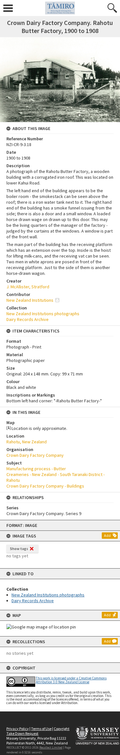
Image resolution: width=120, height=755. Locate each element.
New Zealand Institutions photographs (48, 595)
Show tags (19, 548)
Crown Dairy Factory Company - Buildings (45, 486)
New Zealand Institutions (29, 300)
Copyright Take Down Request (37, 731)
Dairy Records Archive (33, 600)
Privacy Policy (17, 728)
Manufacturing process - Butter (36, 469)
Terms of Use (41, 728)
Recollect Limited (50, 747)
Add (107, 535)
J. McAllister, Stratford (27, 287)
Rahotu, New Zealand (26, 442)
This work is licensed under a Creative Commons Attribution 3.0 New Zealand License (71, 680)
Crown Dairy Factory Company (35, 455)
